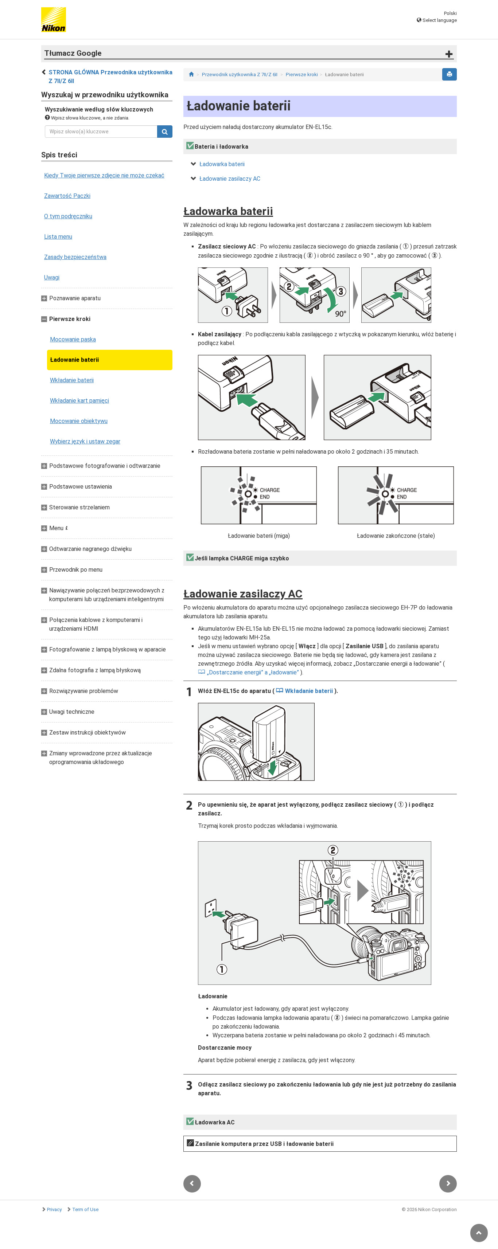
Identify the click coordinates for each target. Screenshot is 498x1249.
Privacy (54, 1209)
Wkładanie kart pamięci (79, 400)
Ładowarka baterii (222, 164)
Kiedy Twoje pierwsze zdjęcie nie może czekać (104, 175)
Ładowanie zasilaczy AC (229, 178)
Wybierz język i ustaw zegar (85, 441)
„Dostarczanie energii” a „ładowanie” (253, 672)
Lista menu (58, 236)
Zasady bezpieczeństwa (75, 257)
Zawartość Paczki (67, 195)
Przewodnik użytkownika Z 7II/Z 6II (239, 74)
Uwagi (51, 277)
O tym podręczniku (68, 216)
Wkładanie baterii (72, 380)
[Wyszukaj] (164, 131)
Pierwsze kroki (302, 74)
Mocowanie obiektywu (79, 421)
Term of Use (85, 1209)
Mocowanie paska (73, 339)
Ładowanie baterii (74, 359)
